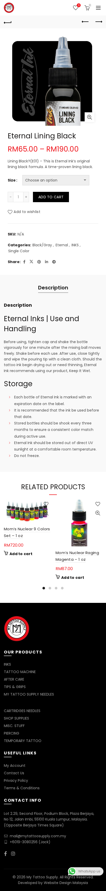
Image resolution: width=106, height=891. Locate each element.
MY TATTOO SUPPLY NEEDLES (29, 694)
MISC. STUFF (14, 725)
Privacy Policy (16, 780)
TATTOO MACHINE (20, 671)
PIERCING (11, 733)
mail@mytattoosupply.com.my (38, 836)
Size (12, 180)
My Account (14, 765)
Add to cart (51, 197)
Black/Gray (42, 245)
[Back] (7, 22)
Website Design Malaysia (66, 882)
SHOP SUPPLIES (16, 718)
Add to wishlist (27, 211)
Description (53, 287)
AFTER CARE (14, 679)
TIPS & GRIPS (15, 686)
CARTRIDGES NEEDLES (22, 710)
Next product (98, 22)
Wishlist (79, 5)
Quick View (45, 513)
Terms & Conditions (22, 788)
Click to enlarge (89, 117)
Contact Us (14, 773)
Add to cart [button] (21, 553)
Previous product (85, 22)
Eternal (62, 245)
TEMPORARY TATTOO (22, 740)
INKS (75, 245)
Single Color (18, 251)
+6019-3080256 (24, 842)
